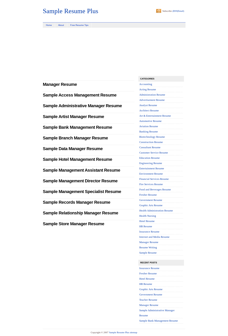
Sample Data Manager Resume (73, 148)
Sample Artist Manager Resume (73, 116)
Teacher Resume (148, 299)
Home (49, 25)
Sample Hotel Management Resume (77, 159)
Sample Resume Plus (70, 11)
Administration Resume (152, 94)
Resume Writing (148, 247)
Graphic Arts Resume (151, 205)
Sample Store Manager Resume (73, 223)
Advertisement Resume (152, 100)
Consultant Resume (150, 147)
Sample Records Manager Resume (76, 202)
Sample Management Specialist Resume (82, 191)
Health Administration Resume (156, 210)
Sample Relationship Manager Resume (80, 213)
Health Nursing (147, 215)
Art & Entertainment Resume (155, 115)
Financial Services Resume (154, 179)
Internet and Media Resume (154, 236)
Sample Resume (148, 252)
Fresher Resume (148, 194)
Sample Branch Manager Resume (75, 138)
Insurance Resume (149, 231)
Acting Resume (147, 89)
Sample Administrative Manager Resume (82, 105)
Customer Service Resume (153, 152)
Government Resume (150, 200)
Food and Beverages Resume (155, 189)
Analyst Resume (148, 105)
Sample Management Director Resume (80, 180)
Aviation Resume (148, 126)
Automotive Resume (150, 121)
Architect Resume (149, 110)
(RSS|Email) (178, 11)
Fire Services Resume (151, 184)
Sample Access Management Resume (79, 95)
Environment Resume (151, 173)
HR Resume (145, 226)
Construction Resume (151, 142)
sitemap (133, 332)
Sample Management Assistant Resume (81, 170)
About (61, 25)
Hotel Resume (147, 221)
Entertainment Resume (151, 168)
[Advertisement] (62, 52)
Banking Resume (148, 131)
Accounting (145, 84)
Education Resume (149, 157)
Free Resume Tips (79, 25)
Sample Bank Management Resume (77, 127)
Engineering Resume (150, 163)
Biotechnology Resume (152, 136)
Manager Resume (60, 84)
